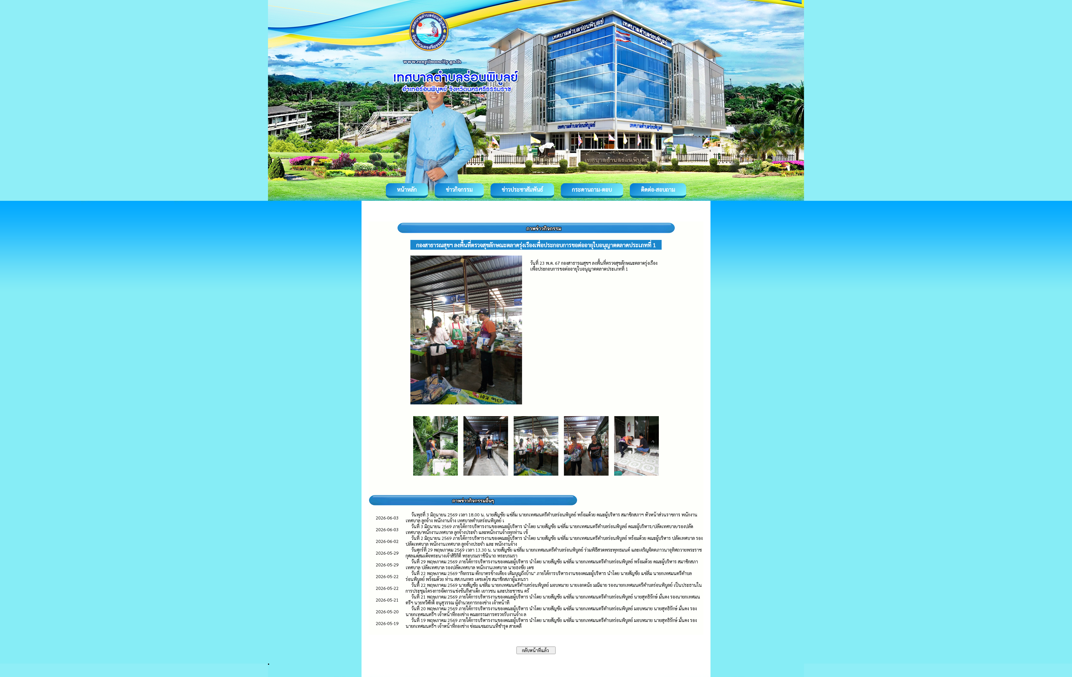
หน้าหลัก (407, 189)
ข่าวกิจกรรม (459, 189)
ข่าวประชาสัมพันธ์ (522, 189)
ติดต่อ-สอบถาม (658, 189)
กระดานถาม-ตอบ (592, 189)
